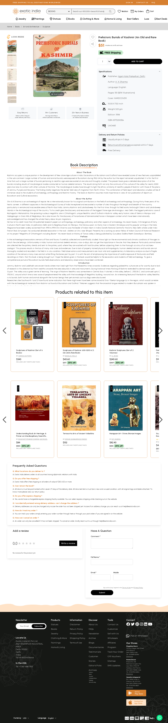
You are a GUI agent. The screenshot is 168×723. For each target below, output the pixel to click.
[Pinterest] (137, 625)
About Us (93, 624)
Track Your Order (115, 652)
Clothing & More (59, 638)
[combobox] (89, 11)
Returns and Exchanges (119, 145)
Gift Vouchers (114, 656)
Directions (129, 656)
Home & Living (58, 647)
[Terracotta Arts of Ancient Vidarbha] (79, 430)
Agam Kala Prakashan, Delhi (131, 76)
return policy (39, 492)
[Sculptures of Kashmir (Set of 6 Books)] (32, 347)
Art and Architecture (31, 27)
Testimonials (95, 652)
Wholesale (113, 638)
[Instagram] (141, 625)
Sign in (129, 2)
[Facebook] (128, 625)
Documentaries (96, 647)
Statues (54, 624)
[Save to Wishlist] (92, 38)
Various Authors (24, 356)
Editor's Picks (95, 665)
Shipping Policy (77, 638)
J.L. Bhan (115, 356)
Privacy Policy (138, 587)
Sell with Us (113, 634)
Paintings (55, 643)
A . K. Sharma (121, 82)
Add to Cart (137, 61)
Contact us (142, 2)
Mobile (116, 572)
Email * (93, 572)
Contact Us (113, 624)
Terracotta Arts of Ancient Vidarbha (78, 433)
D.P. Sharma (116, 439)
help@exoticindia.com (131, 506)
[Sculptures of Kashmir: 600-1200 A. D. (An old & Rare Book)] (79, 347)
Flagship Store (132, 646)
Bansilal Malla (71, 356)
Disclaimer (75, 624)
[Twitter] (133, 625)
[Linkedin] (145, 625)
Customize (113, 629)
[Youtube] (150, 625)
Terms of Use (126, 587)
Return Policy (76, 629)
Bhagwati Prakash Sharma (28, 439)
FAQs (91, 629)
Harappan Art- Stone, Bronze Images (125, 433)
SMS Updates (114, 665)
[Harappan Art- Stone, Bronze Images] (126, 430)
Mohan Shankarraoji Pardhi (76, 439)
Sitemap (112, 661)
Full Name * (95, 557)
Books (17, 27)
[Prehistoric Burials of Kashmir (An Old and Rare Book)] (12, 46)
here (71, 514)
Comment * (96, 536)
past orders (91, 514)
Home (9, 27)
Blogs (91, 643)
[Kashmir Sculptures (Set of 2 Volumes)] (126, 347)
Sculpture (46, 27)
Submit (102, 593)
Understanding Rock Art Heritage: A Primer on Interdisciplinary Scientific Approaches (31, 436)
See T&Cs (27, 117)
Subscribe (38, 626)
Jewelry (54, 634)
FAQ (153, 2)
